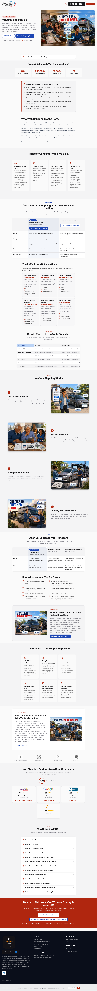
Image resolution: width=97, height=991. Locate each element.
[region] (48, 356)
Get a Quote (90, 4)
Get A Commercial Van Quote (70, 225)
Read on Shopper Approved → (48, 816)
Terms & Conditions (71, 951)
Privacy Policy (70, 949)
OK (78, 988)
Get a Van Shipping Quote (25, 36)
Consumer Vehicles (28, 51)
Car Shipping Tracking (72, 939)
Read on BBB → (73, 800)
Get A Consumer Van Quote (39, 228)
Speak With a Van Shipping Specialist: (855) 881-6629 (49, 919)
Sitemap (68, 942)
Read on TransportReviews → (23, 800)
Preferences (72, 988)
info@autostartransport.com (42, 941)
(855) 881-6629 (8, 36)
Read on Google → (48, 800)
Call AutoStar (21, 745)
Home (3, 51)
